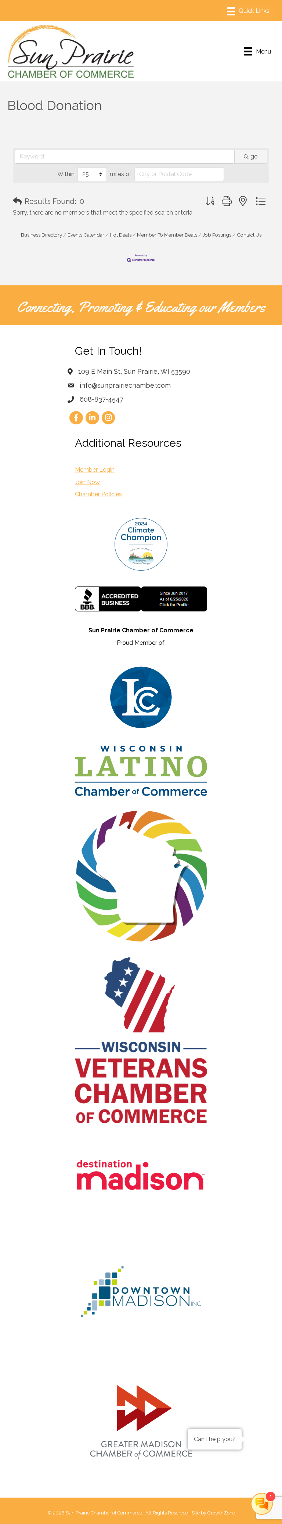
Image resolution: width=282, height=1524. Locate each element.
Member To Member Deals (167, 235)
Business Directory (41, 235)
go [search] (254, 156)
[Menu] (248, 11)
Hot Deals (120, 235)
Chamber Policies (98, 494)
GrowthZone (221, 1513)
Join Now (87, 482)
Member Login (95, 469)
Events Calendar (86, 235)
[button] (17, 201)
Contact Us (249, 235)
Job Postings (217, 235)
